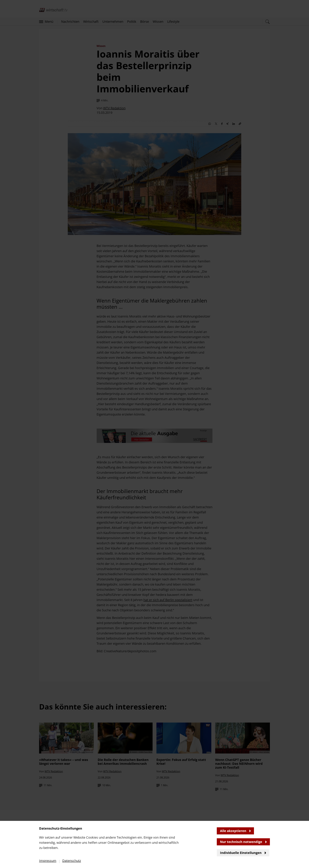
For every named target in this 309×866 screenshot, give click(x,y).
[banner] (154, 433)
